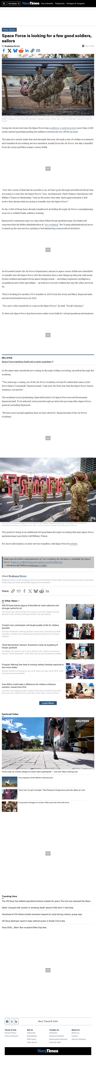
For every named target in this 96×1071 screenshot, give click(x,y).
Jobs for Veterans (79, 1039)
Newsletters (32, 1035)
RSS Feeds (31, 1039)
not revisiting (51, 224)
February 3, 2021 (38, 565)
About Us (75, 1032)
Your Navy (9, 29)
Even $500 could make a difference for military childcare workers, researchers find (29, 685)
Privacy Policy (10, 1032)
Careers (75, 1035)
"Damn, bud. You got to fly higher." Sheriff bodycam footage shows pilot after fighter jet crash (51, 790)
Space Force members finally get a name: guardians (26, 361)
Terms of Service (11, 1035)
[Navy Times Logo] (30, 3)
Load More (48, 703)
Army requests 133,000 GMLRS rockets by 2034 (35, 777)
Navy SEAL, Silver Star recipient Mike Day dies (24, 927)
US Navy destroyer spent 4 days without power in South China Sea (33, 920)
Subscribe (31, 1032)
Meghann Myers (12, 46)
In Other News (9, 600)
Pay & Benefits (47, 3)
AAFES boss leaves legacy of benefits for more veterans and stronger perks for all (30, 607)
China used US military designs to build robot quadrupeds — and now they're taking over (40, 771)
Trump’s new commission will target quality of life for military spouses (30, 626)
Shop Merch (32, 1042)
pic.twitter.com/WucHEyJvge (48, 562)
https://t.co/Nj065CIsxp (22, 562)
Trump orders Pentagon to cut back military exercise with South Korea (43, 802)
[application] (48, 743)
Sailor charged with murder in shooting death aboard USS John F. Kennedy (37, 907)
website (73, 543)
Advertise (53, 1032)
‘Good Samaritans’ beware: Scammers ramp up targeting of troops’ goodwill (30, 646)
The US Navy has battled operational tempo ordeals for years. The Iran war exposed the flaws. (46, 900)
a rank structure (68, 128)
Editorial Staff (54, 1042)
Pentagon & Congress (75, 3)
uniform (54, 128)
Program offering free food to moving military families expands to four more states (33, 666)
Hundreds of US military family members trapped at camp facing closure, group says (42, 914)
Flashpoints (59, 3)
